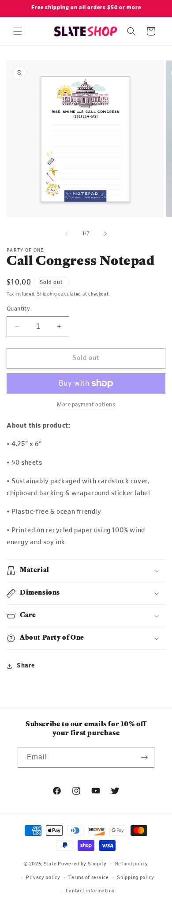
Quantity (18, 309)
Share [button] (26, 666)
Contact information (90, 890)
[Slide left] (66, 233)
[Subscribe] (144, 757)
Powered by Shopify (82, 863)
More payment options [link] (86, 404)
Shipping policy (135, 877)
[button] (17, 31)
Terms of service (88, 877)
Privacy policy (43, 877)
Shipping (47, 294)
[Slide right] (105, 233)
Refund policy (131, 863)
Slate (50, 863)
